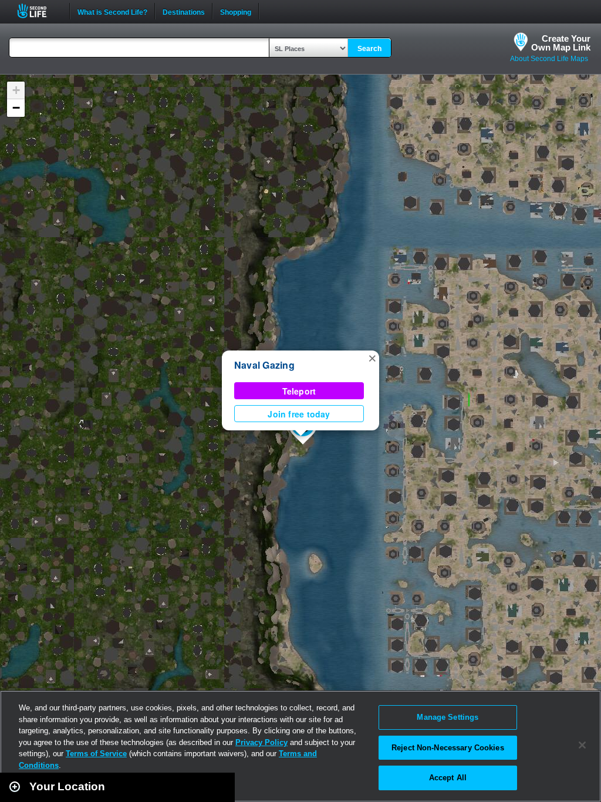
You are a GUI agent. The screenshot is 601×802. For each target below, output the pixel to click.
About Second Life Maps (549, 59)
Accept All (448, 777)
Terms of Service (96, 753)
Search (369, 49)
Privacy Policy (261, 742)
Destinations (184, 11)
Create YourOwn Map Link (560, 42)
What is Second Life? (112, 11)
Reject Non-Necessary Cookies (447, 747)
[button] (372, 358)
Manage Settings (447, 717)
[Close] (582, 745)
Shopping (235, 11)
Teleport (299, 391)
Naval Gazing (264, 365)
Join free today (299, 414)
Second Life (38, 11)
